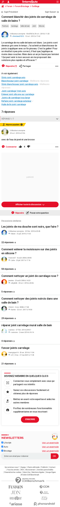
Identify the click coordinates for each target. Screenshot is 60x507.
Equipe (23, 467)
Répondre (19, 213)
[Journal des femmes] (15, 487)
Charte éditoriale (33, 467)
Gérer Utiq (26, 472)
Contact (52, 467)
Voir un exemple (50, 442)
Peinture (5, 26)
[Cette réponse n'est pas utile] (28, 147)
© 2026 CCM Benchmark (30, 475)
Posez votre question (39, 213)
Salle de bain (25, 26)
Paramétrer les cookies (12, 472)
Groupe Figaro (51, 472)
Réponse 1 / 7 (8, 119)
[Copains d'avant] (15, 498)
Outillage (35, 6)
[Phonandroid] (44, 504)
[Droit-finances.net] (44, 492)
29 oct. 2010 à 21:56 (17, 133)
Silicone (41, 26)
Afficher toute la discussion (28, 204)
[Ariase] (15, 503)
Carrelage (14, 26)
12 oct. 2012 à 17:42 (32, 36)
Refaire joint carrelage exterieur (16, 101)
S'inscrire (30, 419)
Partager (27, 66)
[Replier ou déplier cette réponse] (57, 119)
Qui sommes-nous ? (12, 467)
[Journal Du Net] (15, 492)
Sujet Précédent (11, 12)
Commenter (11, 147)
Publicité (44, 467)
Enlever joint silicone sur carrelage (17, 94)
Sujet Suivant (50, 12)
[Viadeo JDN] (44, 498)
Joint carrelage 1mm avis (13, 91)
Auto (5, 447)
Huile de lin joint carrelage (13, 104)
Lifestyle (7, 442)
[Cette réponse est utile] (20, 147)
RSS (22, 470)
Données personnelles (45, 470)
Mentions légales (38, 472)
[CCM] (44, 487)
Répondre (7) (11, 66)
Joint (34, 26)
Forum (9, 6)
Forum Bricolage (22, 6)
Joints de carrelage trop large (15, 97)
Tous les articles (13, 470)
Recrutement (31, 470)
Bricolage (7, 451)
